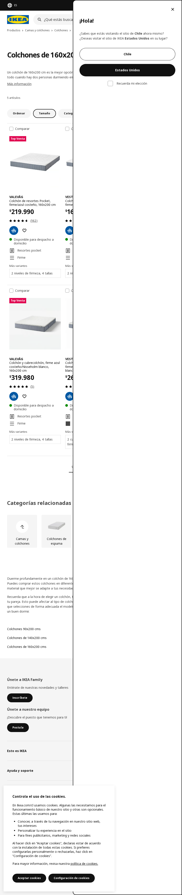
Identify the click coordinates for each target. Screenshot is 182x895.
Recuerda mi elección (132, 83)
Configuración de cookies (71, 878)
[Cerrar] (172, 9)
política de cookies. (84, 863)
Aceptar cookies (29, 878)
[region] (59, 838)
